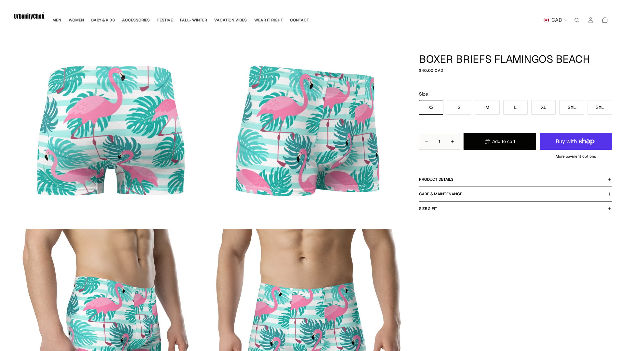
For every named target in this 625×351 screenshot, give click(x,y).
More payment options (576, 156)
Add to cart (503, 141)
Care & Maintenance (440, 194)
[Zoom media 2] (307, 130)
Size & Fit (428, 208)
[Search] (577, 20)
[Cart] (605, 20)
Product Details (436, 179)
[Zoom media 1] (111, 130)
